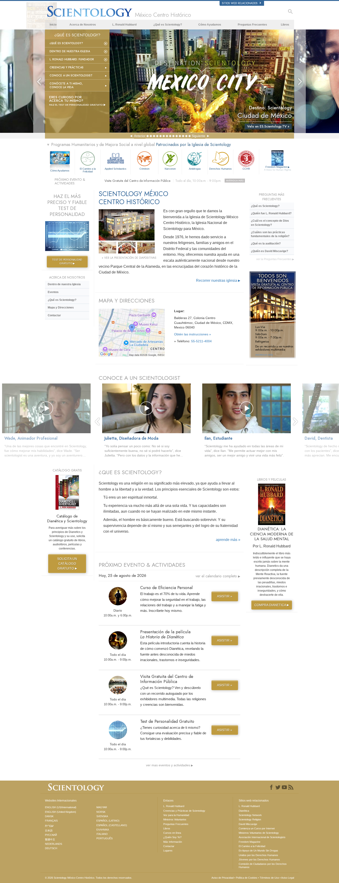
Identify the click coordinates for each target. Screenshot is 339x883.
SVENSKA (102, 816)
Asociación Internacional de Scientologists (262, 837)
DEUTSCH (51, 848)
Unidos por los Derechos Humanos (258, 855)
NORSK (100, 811)
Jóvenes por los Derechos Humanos (259, 859)
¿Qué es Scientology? (167, 24)
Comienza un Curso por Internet (257, 828)
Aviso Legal (287, 877)
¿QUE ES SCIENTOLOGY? (130, 472)
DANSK (49, 816)
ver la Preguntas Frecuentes (275, 259)
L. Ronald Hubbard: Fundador (72, 59)
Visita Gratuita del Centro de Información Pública (174, 180)
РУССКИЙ (51, 835)
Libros (285, 24)
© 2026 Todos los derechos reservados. (88, 877)
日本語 (49, 830)
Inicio (53, 24)
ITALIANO (102, 834)
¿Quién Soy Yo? (172, 837)
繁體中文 (50, 839)
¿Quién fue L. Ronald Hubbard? (271, 213)
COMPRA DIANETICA (271, 605)
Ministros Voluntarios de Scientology (259, 832)
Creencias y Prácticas (66, 67)
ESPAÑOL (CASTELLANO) (111, 825)
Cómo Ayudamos (209, 24)
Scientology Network (250, 815)
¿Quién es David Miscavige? (269, 251)
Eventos (53, 292)
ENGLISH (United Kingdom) (60, 811)
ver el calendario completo (218, 576)
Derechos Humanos (220, 168)
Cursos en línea (172, 832)
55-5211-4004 (201, 341)
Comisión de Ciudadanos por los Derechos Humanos (263, 865)
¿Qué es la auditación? (266, 243)
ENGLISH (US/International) (60, 807)
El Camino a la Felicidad (88, 169)
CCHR (246, 168)
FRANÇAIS (51, 820)
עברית (49, 826)
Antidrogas (195, 168)
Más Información (172, 841)
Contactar (54, 315)
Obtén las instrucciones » (192, 334)
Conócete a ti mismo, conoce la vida (66, 85)
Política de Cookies (246, 877)
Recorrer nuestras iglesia (218, 280)
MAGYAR (101, 807)
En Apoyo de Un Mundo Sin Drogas (258, 850)
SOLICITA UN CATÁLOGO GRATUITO (67, 563)
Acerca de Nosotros (82, 24)
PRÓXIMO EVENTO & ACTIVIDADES (142, 565)
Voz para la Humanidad (176, 815)
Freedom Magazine (277, 168)
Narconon (170, 168)
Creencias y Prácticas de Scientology (184, 810)
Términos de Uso (269, 877)
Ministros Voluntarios (174, 819)
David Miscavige (248, 824)
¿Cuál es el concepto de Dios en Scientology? (270, 222)
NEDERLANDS (53, 843)
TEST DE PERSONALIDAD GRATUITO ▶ (67, 261)
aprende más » (228, 540)
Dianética (244, 810)
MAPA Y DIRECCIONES (127, 300)
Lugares (167, 850)
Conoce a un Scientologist (71, 75)
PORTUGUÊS (104, 838)
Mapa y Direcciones (61, 307)
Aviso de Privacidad (222, 877)
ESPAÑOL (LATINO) (107, 820)
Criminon (144, 168)
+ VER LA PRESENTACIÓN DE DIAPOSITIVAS (129, 258)
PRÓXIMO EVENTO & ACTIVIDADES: (70, 181)
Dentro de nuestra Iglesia (70, 51)
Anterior (140, 136)
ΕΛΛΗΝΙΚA (102, 829)
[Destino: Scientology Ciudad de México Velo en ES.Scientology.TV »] (202, 81)
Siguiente (198, 136)
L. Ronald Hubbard (124, 24)
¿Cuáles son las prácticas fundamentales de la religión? (270, 234)
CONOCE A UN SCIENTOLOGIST (139, 378)
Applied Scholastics (115, 168)
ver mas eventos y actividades (169, 765)
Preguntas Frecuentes (252, 24)
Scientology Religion (250, 819)
